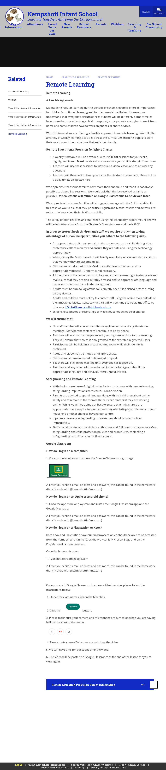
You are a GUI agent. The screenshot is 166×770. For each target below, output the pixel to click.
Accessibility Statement (54, 767)
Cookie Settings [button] (116, 767)
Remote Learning (109, 77)
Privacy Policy (98, 767)
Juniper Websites (102, 764)
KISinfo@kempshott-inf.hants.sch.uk (88, 307)
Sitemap (79, 767)
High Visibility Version (132, 764)
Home (49, 77)
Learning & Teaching (75, 77)
